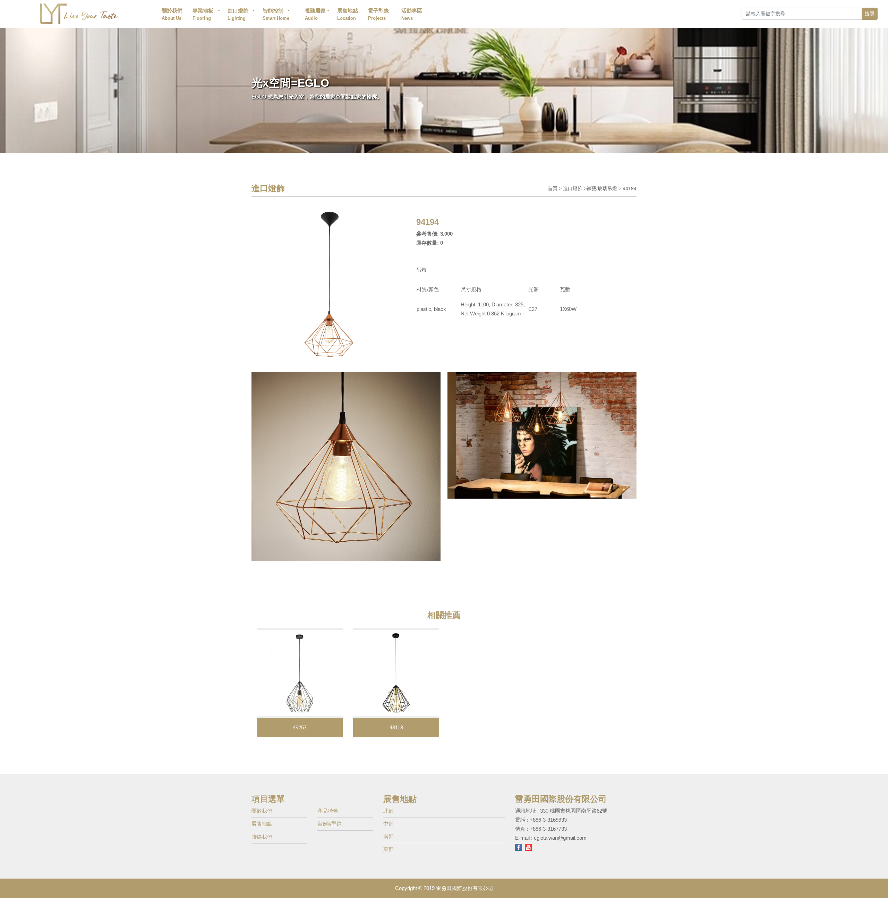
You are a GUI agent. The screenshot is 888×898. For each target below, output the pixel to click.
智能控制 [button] (277, 14)
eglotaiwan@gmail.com (560, 838)
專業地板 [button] (203, 14)
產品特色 (327, 811)
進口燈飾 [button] (238, 14)
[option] (299, 682)
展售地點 (347, 14)
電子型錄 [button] (378, 14)
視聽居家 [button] (315, 14)
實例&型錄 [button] (329, 824)
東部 (388, 849)
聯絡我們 (261, 837)
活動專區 (411, 14)
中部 (388, 824)
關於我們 (172, 14)
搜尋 (869, 13)
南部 (388, 836)
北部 (388, 811)
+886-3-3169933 (548, 820)
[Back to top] (877, 882)
